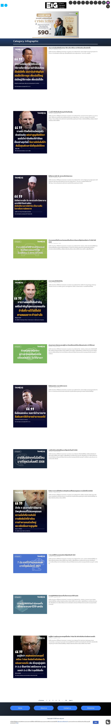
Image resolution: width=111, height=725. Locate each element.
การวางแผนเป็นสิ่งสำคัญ (56, 281)
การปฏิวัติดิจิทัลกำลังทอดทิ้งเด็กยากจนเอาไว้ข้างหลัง (63, 596)
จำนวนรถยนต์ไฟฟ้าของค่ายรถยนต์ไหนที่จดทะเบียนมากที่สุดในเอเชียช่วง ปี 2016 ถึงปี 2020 (72, 241)
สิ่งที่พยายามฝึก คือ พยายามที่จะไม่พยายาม (60, 176)
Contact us (67, 708)
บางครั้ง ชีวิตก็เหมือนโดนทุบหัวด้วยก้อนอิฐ (60, 112)
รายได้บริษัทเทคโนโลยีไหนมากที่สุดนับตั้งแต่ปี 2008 (63, 450)
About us (44, 708)
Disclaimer (90, 708)
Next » (71, 700)
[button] (5, 5)
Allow (95, 722)
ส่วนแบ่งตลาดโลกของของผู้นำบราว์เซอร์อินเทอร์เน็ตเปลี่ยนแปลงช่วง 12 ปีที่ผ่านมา (72, 345)
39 (66, 700)
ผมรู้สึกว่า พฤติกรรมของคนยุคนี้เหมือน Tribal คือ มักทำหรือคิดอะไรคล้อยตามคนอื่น (72, 636)
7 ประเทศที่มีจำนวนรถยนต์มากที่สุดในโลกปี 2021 (62, 555)
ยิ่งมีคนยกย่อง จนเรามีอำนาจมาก (58, 386)
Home (20, 708)
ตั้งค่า (17, 723)
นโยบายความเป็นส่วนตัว (62, 721)
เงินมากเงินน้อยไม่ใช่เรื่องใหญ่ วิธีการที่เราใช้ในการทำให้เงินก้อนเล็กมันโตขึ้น (69, 48)
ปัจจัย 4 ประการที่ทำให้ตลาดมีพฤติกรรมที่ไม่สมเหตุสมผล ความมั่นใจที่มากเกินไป (71, 491)
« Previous (41, 700)
